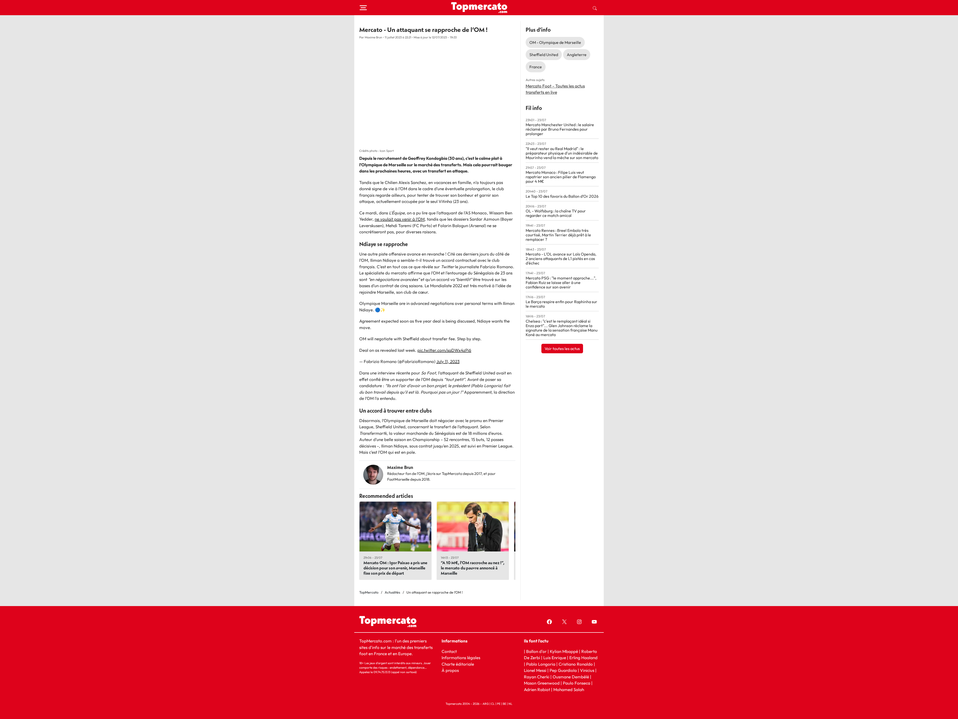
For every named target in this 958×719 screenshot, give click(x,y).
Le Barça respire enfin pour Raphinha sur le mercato (561, 303)
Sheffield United (543, 54)
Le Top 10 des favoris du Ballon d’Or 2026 (562, 196)
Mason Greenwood (542, 683)
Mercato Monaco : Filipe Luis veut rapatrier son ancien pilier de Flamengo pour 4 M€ (561, 176)
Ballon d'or (536, 651)
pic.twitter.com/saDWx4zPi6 (444, 350)
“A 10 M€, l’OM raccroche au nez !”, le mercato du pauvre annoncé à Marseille (472, 568)
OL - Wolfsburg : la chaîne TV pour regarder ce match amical (556, 213)
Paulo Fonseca (576, 683)
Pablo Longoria (540, 663)
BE (504, 704)
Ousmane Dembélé (571, 676)
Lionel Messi (535, 670)
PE (498, 704)
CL (493, 704)
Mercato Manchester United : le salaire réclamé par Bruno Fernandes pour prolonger (560, 129)
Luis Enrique (554, 657)
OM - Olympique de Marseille (555, 42)
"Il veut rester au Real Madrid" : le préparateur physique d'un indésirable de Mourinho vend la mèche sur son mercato (562, 153)
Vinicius (587, 670)
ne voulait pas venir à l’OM (400, 219)
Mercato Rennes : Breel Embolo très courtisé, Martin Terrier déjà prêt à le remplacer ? (558, 235)
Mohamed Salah (568, 689)
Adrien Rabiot (537, 689)
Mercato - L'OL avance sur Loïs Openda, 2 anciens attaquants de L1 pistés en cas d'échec (561, 258)
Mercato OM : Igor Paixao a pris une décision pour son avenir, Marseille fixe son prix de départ (395, 568)
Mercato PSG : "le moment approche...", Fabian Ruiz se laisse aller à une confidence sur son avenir (561, 282)
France (535, 66)
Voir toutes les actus (562, 348)
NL (510, 704)
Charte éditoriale (458, 663)
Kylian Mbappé (564, 651)
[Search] (595, 7)
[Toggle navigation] (363, 8)
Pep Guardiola (563, 670)
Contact (449, 651)
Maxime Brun (400, 467)
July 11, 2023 (448, 361)
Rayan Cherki (536, 676)
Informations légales (461, 657)
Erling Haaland (583, 657)
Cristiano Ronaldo (576, 663)
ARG (485, 704)
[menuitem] (595, 7)
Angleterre (577, 54)
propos (452, 670)
